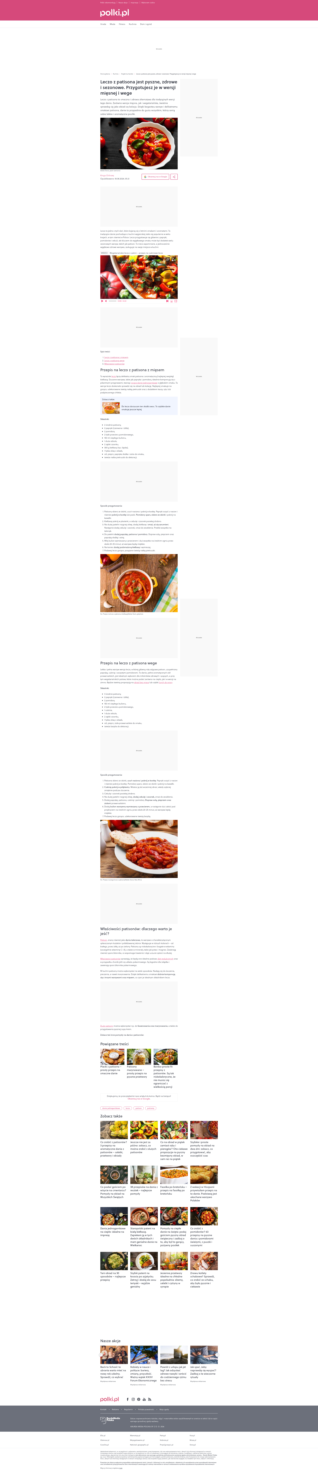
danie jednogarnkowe (111, 1108)
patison (139, 1108)
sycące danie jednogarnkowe (144, 382)
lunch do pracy (165, 682)
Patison (103, 940)
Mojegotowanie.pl (137, 1440)
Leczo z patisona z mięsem (116, 357)
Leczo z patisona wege (114, 360)
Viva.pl (192, 1435)
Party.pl (163, 1435)
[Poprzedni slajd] (101, 1355)
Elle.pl (102, 1435)
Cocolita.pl (104, 1445)
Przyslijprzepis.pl (166, 1445)
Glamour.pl (104, 1440)
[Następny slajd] (217, 1355)
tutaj (120, 1468)
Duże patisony (106, 1026)
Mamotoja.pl (135, 1435)
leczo (113, 376)
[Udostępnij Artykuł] (174, 177)
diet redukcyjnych (165, 958)
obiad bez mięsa (141, 682)
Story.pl (193, 1445)
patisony (150, 1108)
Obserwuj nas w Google (157, 176)
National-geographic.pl (139, 1445)
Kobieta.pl (164, 1440)
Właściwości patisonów (114, 363)
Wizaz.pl (193, 1440)
